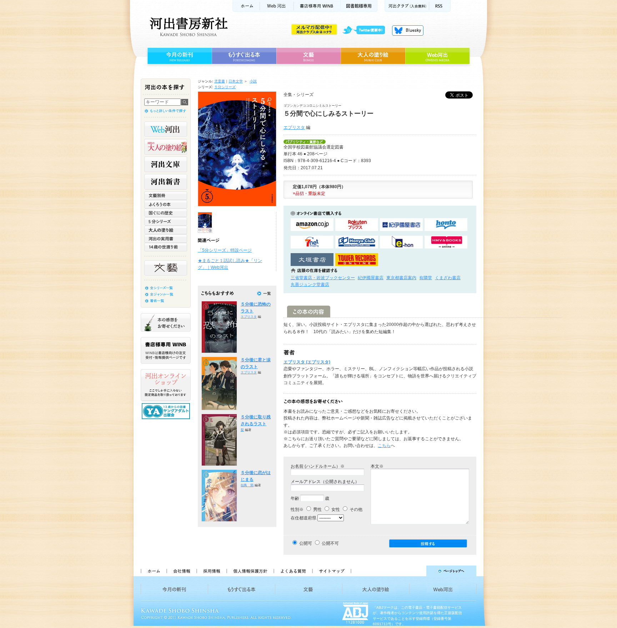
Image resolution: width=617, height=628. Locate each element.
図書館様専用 (359, 6)
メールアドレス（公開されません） (325, 481)
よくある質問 (293, 571)
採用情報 (211, 571)
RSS (440, 6)
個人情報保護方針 (250, 571)
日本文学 (236, 81)
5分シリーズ (165, 221)
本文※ (377, 466)
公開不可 (330, 543)
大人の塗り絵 (373, 56)
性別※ (297, 509)
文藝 (308, 56)
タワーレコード (356, 259)
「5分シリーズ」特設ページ (225, 250)
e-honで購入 (401, 242)
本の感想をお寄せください (166, 322)
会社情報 (181, 571)
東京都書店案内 (401, 277)
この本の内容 (308, 311)
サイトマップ (331, 571)
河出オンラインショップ (166, 385)
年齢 (295, 498)
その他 (355, 509)
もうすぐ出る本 (244, 56)
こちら (384, 445)
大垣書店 (312, 259)
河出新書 (165, 182)
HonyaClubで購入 (356, 242)
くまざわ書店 (448, 277)
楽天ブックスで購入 (356, 224)
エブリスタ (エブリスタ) (307, 362)
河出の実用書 (165, 238)
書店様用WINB (317, 6)
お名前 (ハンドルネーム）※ (318, 466)
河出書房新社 (188, 26)
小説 (253, 81)
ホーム (246, 6)
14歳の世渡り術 (165, 247)
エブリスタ (294, 127)
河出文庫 (165, 164)
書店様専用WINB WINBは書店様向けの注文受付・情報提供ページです (166, 350)
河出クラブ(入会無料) (407, 6)
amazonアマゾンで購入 (312, 224)
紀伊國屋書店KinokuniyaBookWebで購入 (401, 224)
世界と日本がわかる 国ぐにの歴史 (165, 213)
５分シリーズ (225, 87)
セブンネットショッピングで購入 (312, 242)
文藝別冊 (165, 195)
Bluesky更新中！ (407, 30)
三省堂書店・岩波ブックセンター (323, 277)
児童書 (219, 81)
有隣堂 (425, 277)
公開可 (305, 543)
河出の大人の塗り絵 (165, 147)
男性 (317, 509)
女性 (335, 509)
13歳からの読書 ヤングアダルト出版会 (167, 411)
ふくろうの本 (165, 204)
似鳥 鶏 (247, 485)
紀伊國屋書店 (370, 277)
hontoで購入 (446, 224)
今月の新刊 (179, 56)
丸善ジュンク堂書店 (310, 284)
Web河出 (277, 6)
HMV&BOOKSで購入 (446, 242)
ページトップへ (416, 571)
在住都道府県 (303, 518)
